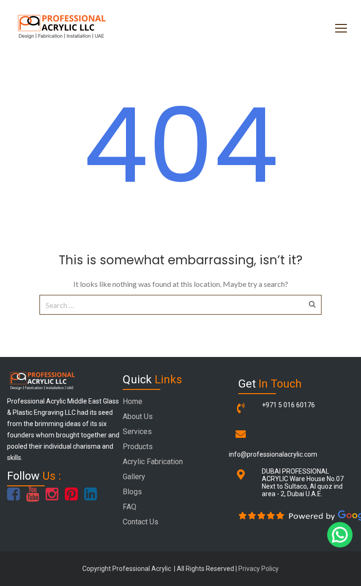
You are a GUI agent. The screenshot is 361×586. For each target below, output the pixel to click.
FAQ (129, 506)
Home (132, 401)
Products (138, 446)
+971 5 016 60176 (288, 405)
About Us (138, 416)
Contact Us (140, 521)
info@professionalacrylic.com (273, 454)
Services (137, 431)
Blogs (132, 491)
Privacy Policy (258, 568)
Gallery (134, 476)
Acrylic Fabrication (153, 461)
